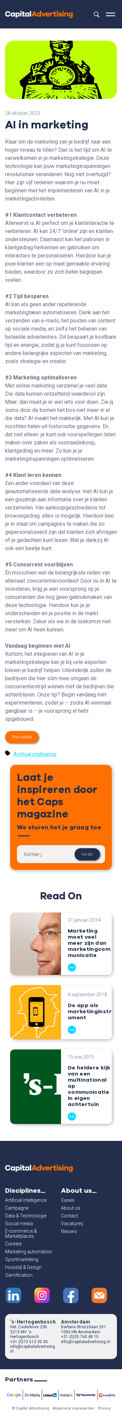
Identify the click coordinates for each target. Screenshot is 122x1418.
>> (72, 967)
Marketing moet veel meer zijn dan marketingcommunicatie (89, 943)
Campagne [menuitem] (16, 1208)
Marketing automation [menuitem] (28, 1251)
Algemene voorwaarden (74, 1408)
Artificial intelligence (35, 754)
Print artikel (22, 737)
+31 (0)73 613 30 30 (29, 1341)
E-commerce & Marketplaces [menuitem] (21, 1234)
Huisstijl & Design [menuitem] (23, 1267)
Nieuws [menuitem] (69, 1231)
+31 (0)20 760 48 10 (80, 1336)
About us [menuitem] (70, 1208)
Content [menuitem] (13, 1244)
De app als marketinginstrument (90, 1011)
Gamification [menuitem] (19, 1275)
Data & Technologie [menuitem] (25, 1215)
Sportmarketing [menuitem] (21, 1259)
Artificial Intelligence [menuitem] (25, 1200)
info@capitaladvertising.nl (85, 1341)
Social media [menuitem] (19, 1223)
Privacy (104, 1408)
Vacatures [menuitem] (72, 1223)
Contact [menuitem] (69, 1215)
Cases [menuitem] (68, 1200)
